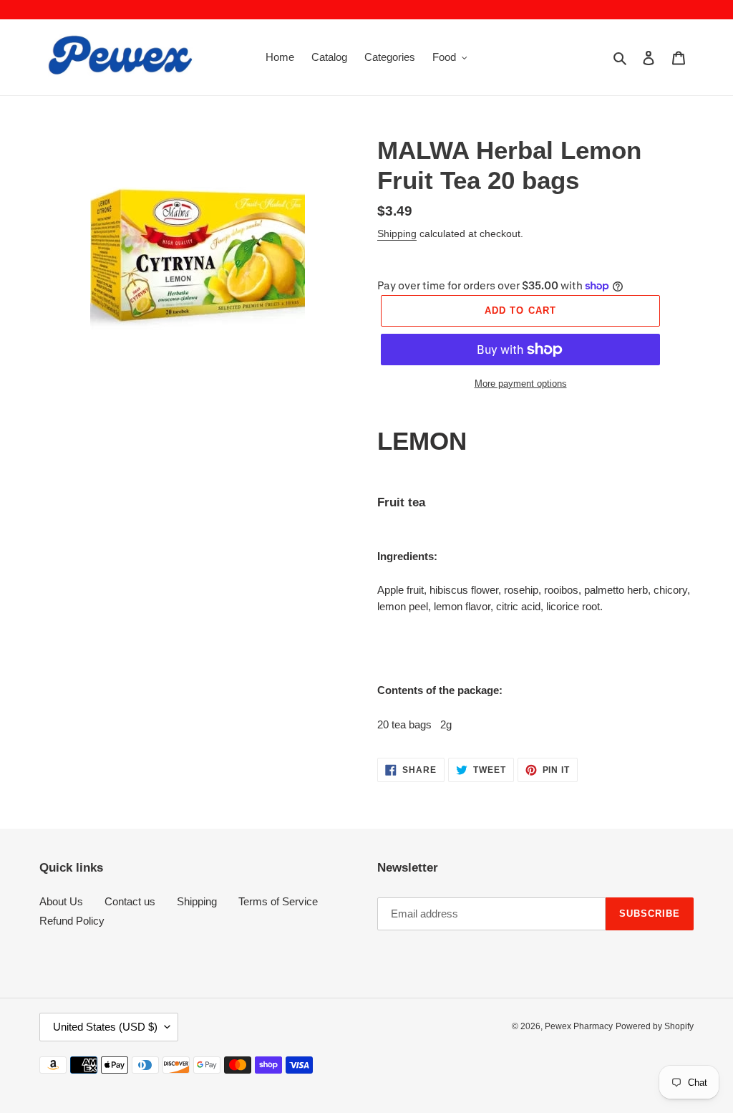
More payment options (521, 383)
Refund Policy (72, 921)
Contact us (130, 901)
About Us (61, 901)
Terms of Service (278, 901)
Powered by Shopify (655, 1026)
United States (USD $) (105, 1027)
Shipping (397, 233)
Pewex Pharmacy (579, 1026)
